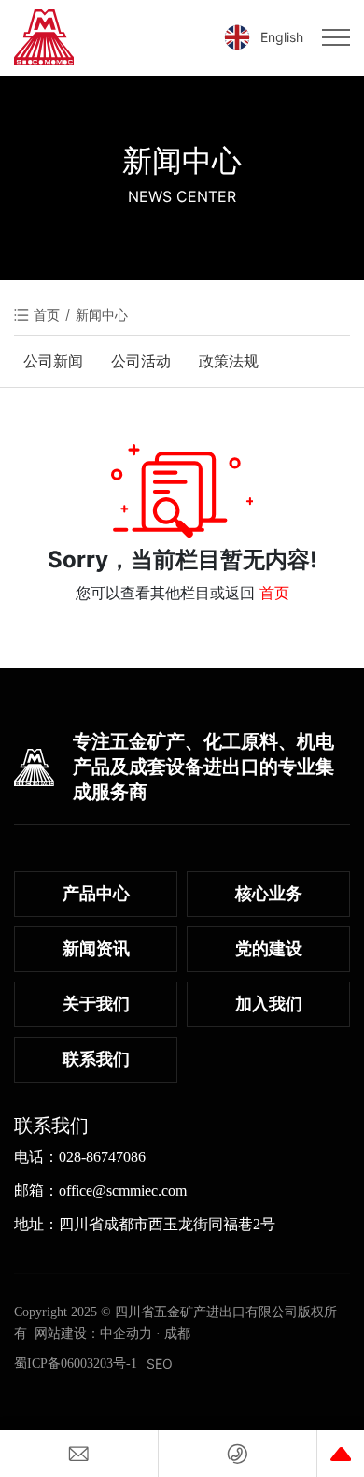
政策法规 (229, 360)
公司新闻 (53, 360)
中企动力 (126, 1333)
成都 (177, 1333)
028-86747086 (102, 1157)
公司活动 (141, 360)
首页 (274, 592)
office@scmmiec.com (123, 1190)
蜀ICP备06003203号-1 (75, 1363)
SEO (160, 1363)
